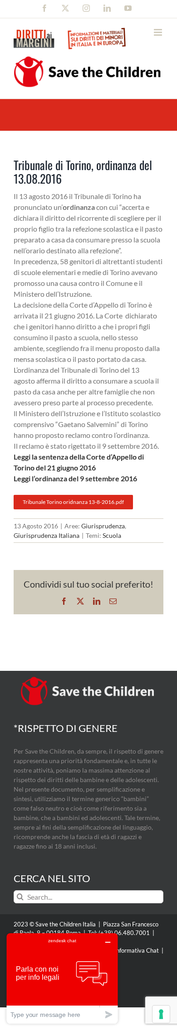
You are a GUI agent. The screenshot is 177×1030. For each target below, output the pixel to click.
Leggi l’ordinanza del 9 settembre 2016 (75, 478)
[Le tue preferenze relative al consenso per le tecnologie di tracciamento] (161, 1014)
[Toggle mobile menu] (158, 32)
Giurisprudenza (103, 526)
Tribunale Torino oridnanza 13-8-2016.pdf (73, 501)
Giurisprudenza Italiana (46, 535)
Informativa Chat (136, 950)
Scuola (112, 535)
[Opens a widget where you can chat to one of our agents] (62, 978)
